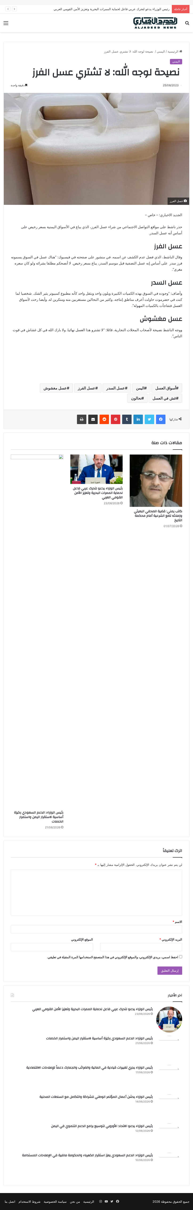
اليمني (161, 51)
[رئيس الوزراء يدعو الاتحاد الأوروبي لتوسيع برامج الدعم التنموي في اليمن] (169, 1136)
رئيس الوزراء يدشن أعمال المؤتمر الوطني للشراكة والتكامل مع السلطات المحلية (96, 1097)
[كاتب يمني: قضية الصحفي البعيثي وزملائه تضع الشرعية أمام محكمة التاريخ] (156, 480)
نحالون (136, 398)
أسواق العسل (165, 388)
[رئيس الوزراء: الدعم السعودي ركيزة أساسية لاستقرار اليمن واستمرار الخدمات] (37, 631)
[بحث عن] (187, 24)
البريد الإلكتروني (170, 939)
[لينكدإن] (138, 419)
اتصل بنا (10, 1201)
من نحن (75, 1201)
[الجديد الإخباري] (155, 23)
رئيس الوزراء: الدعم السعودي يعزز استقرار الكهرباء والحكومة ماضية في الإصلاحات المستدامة (87, 1155)
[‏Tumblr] (127, 419)
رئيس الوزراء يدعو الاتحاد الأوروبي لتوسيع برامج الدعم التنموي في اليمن (102, 1126)
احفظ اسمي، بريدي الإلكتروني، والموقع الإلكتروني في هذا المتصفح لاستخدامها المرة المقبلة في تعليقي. (112, 957)
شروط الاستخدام (29, 1201)
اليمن (140, 388)
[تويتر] (149, 419)
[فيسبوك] (160, 419)
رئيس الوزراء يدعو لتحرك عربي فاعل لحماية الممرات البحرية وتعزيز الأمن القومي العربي (98, 492)
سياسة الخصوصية (55, 1201)
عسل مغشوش (55, 388)
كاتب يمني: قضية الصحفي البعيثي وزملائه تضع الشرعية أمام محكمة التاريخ (158, 515)
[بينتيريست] (115, 419)
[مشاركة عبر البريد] (93, 419)
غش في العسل (164, 398)
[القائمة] (6, 24)
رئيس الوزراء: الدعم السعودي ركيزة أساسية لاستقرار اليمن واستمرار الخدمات (38, 817)
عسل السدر (115, 388)
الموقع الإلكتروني (82, 939)
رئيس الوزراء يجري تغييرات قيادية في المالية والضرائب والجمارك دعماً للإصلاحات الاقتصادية (89, 1068)
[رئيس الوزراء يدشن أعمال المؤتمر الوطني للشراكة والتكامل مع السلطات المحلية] (169, 1107)
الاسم (177, 922)
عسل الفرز (86, 388)
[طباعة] (81, 419)
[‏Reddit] (104, 419)
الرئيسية (173, 51)
